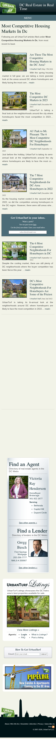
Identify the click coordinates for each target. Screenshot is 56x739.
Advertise (33, 724)
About (7, 724)
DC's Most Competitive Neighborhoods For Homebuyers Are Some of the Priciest (41, 287)
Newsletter (24, 724)
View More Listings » (28, 630)
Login (24, 634)
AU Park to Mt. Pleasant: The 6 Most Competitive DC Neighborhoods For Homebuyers (40, 137)
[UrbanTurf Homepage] (15, 11)
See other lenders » (28, 567)
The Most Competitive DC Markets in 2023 (39, 96)
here (34, 225)
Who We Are (14, 724)
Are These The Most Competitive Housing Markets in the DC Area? (41, 59)
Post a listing (37, 637)
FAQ (23, 637)
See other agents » (28, 523)
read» (31, 82)
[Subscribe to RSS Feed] (53, 727)
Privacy (40, 724)
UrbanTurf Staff (35, 69)
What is (39, 634)
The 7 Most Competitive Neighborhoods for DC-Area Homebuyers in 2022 (41, 181)
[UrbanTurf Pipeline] (28, 691)
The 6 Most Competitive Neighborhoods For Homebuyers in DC (40, 248)
